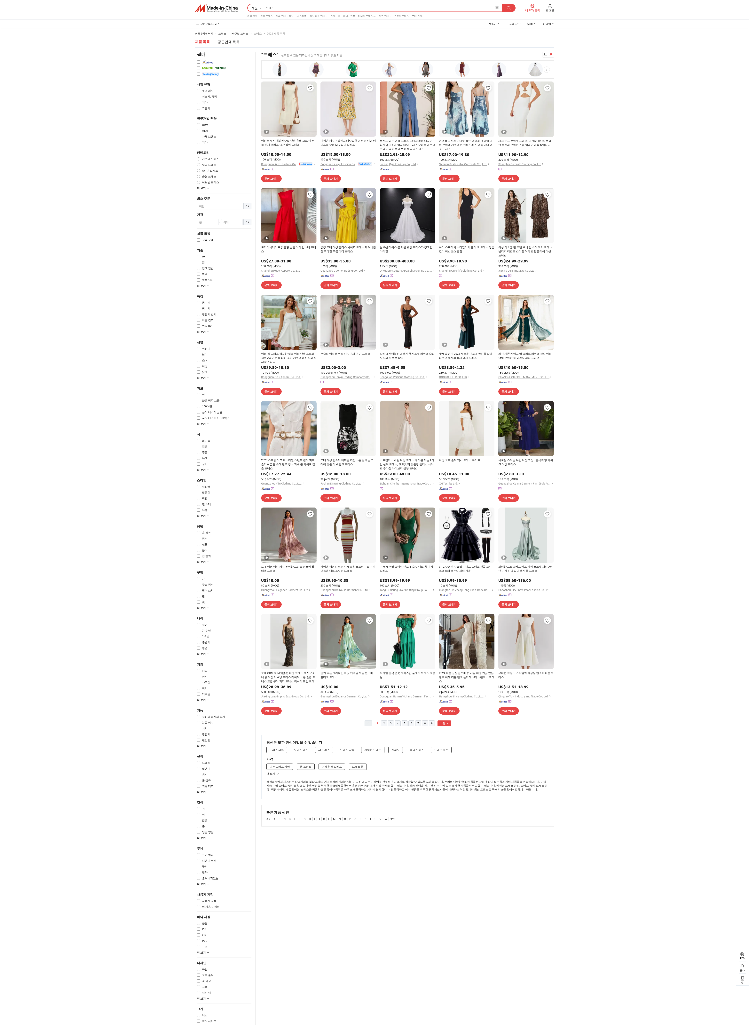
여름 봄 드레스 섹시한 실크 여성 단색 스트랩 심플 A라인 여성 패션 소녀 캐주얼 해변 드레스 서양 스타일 (288, 358)
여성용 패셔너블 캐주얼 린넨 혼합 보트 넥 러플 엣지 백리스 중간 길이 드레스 (287, 142)
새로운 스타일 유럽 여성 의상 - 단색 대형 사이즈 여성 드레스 (525, 462)
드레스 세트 (441, 750)
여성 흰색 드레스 (318, 16)
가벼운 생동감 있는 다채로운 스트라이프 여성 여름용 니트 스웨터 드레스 (347, 568)
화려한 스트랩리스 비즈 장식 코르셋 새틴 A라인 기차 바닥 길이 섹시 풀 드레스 (525, 568)
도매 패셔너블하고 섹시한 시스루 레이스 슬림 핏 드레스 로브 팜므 (407, 356)
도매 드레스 (418, 16)
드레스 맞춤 (347, 750)
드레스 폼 (335, 16)
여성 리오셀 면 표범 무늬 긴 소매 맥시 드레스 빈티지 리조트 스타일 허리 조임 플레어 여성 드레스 (525, 251)
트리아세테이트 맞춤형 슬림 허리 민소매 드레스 (288, 249)
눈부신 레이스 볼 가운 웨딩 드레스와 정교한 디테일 (406, 249)
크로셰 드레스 (401, 16)
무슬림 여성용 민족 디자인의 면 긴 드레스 (345, 353)
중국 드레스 (417, 750)
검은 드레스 (266, 16)
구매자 (491, 24)
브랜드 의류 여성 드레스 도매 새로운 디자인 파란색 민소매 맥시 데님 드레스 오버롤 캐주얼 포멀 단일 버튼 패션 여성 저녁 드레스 (407, 145)
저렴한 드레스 (372, 750)
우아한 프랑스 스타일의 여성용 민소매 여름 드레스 (526, 675)
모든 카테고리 (208, 24)
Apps (530, 24)
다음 (443, 723)
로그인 (550, 10)
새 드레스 (324, 750)
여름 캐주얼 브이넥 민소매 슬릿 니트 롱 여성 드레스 (406, 568)
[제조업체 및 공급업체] (216, 8)
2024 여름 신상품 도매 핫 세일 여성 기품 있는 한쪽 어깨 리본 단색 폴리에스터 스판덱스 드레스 (466, 677)
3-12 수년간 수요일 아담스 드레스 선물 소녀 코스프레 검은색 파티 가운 (465, 568)
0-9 (268, 819)
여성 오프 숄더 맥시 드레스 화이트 (459, 460)
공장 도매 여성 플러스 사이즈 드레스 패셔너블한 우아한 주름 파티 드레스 (348, 249)
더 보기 (270, 773)
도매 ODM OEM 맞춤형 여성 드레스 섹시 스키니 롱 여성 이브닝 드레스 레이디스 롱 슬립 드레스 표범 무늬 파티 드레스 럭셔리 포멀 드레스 (288, 677)
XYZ (392, 819)
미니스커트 (349, 16)
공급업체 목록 (229, 41)
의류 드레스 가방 (284, 16)
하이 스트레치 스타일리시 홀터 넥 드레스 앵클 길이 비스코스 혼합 (466, 249)
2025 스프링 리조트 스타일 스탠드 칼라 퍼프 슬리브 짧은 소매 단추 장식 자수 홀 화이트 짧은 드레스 (288, 464)
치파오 (395, 750)
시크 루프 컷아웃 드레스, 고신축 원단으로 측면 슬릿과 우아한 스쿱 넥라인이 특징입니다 (525, 143)
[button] (547, 69)
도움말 (513, 24)
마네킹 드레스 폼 (367, 16)
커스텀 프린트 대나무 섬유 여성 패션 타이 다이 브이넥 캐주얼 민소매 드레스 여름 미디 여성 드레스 (465, 145)
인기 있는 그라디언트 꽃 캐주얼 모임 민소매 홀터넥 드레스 (346, 675)
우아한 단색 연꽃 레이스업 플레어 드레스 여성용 (407, 675)
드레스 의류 (277, 750)
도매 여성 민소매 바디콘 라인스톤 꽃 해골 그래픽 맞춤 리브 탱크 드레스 (347, 462)
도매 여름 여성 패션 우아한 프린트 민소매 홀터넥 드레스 (287, 568)
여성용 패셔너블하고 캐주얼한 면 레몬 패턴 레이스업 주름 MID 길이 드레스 (348, 142)
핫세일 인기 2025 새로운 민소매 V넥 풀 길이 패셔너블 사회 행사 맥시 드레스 (465, 356)
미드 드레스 (385, 16)
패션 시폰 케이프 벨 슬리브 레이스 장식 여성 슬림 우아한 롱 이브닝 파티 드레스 (525, 356)
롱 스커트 (301, 16)
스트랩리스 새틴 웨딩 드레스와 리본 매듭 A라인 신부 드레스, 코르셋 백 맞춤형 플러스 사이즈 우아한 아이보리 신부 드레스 (407, 464)
